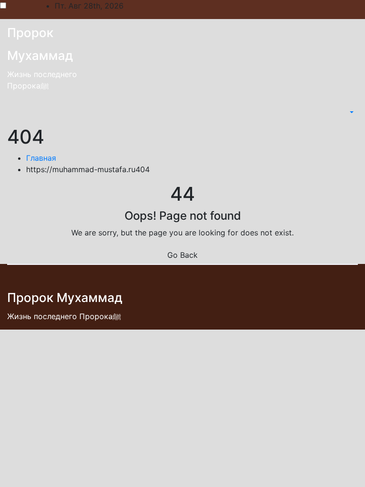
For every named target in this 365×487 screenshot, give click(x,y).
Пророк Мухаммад (65, 297)
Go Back (182, 255)
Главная (41, 158)
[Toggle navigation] (342, 112)
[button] (351, 112)
